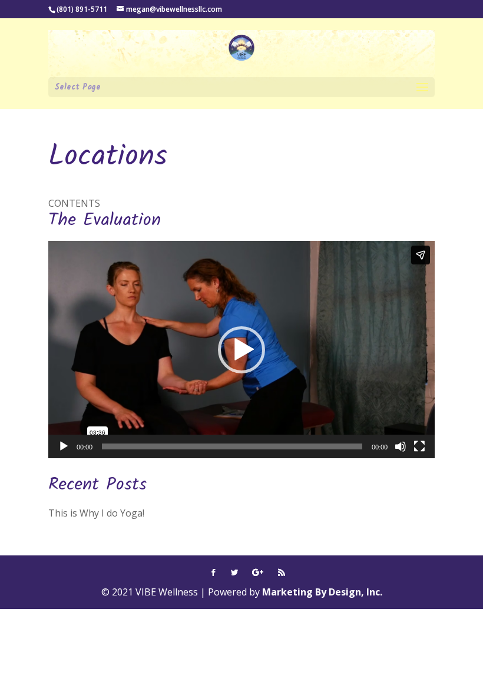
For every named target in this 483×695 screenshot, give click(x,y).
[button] (241, 349)
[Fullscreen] (419, 446)
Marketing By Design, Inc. (322, 591)
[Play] (64, 446)
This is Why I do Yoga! (96, 513)
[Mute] (400, 446)
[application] (241, 349)
